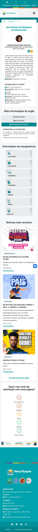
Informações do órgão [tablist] (19, 124)
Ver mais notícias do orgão (19, 378)
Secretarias (11, 21)
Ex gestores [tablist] (19, 120)
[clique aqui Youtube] (21, 524)
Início (4, 21)
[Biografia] (28, 51)
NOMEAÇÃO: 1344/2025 (19, 79)
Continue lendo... (8, 270)
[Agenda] (31, 51)
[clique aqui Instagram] (26, 524)
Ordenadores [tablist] (20, 117)
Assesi (12, 529)
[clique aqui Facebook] (16, 524)
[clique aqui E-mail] (12, 524)
